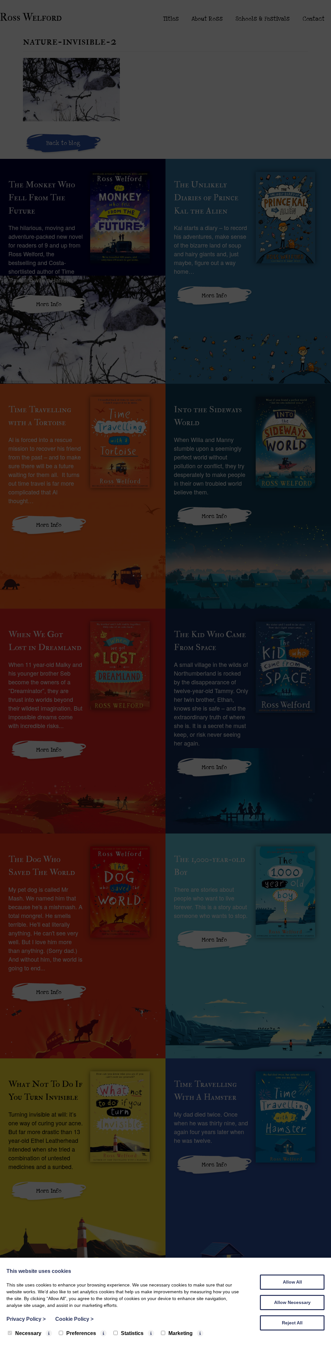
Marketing (180, 1333)
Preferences (81, 1333)
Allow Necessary (292, 1302)
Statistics (132, 1333)
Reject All (292, 1322)
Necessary (28, 1333)
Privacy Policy (26, 1319)
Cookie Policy (74, 1319)
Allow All (292, 1282)
